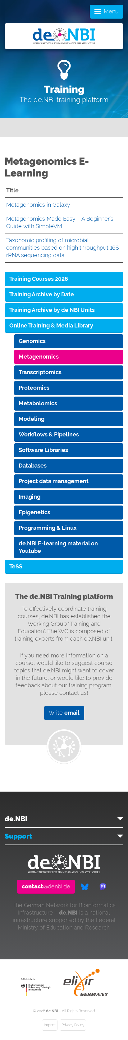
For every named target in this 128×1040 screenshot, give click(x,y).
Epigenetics (34, 512)
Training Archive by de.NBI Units (52, 310)
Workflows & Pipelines (49, 434)
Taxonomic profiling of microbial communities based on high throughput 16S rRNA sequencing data (62, 247)
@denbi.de (46, 886)
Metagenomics (39, 356)
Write (64, 712)
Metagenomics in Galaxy (38, 204)
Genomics (32, 341)
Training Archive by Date (41, 294)
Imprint (50, 1025)
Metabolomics (38, 403)
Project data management (54, 481)
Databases (33, 465)
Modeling (31, 419)
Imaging (29, 496)
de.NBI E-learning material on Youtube (58, 547)
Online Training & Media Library (51, 325)
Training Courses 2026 (38, 278)
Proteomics (34, 387)
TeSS (15, 566)
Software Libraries (43, 450)
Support (18, 836)
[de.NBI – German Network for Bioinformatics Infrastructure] (64, 871)
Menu (111, 11)
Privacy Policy (73, 1025)
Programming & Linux (48, 528)
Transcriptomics (40, 372)
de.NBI (16, 819)
